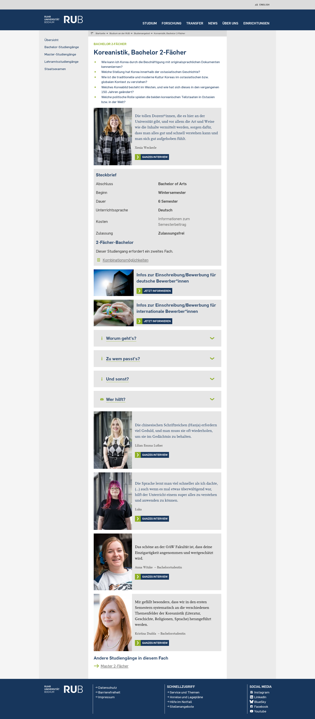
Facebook (261, 706)
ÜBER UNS (230, 23)
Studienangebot (142, 33)
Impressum (106, 697)
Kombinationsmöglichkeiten (125, 260)
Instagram (261, 692)
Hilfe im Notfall (181, 702)
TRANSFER (194, 23)
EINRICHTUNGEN (256, 23)
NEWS (212, 23)
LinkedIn (260, 697)
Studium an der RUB (119, 33)
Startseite (100, 33)
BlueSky (260, 702)
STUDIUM (150, 23)
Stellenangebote (182, 706)
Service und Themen (184, 692)
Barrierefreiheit (109, 692)
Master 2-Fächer (115, 666)
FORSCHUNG (171, 23)
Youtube (260, 711)
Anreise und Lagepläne (186, 697)
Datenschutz (107, 687)
